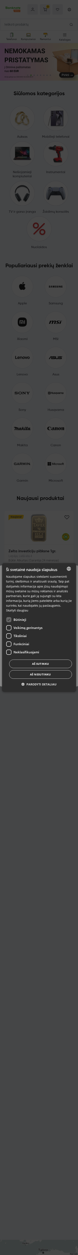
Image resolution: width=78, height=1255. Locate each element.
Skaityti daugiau (17, 610)
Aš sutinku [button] (40, 664)
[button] (39, 684)
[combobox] (69, 569)
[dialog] (39, 627)
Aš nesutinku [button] (40, 674)
